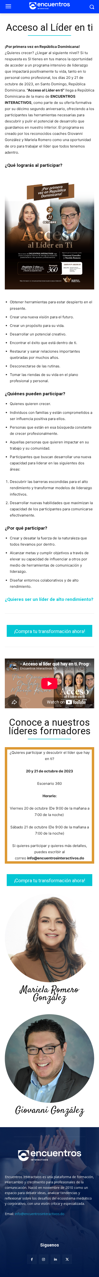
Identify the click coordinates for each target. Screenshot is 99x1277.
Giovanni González (49, 1110)
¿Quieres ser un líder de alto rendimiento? (49, 599)
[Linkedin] (55, 1259)
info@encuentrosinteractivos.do (39, 1213)
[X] (67, 1259)
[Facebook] (32, 1259)
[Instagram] (43, 1259)
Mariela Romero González (49, 994)
